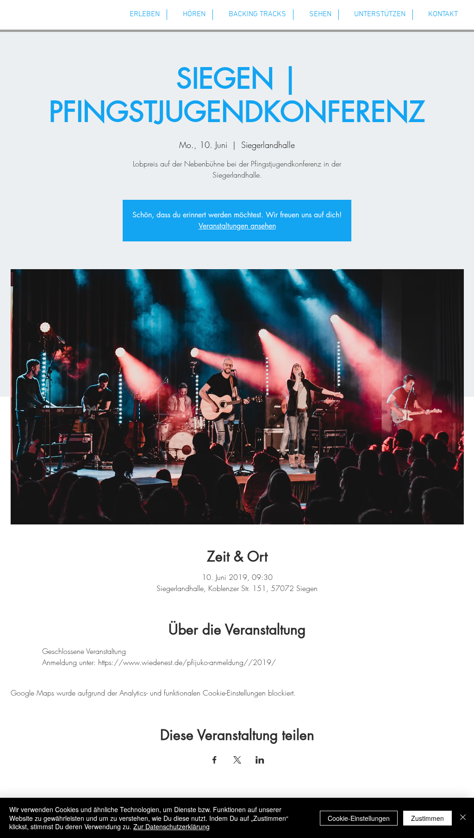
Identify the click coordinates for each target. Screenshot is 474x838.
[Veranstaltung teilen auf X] (237, 760)
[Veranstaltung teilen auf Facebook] (214, 760)
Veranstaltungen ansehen (237, 226)
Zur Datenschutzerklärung (171, 826)
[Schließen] (462, 818)
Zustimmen (427, 818)
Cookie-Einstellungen (359, 818)
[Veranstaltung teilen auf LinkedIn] (260, 760)
